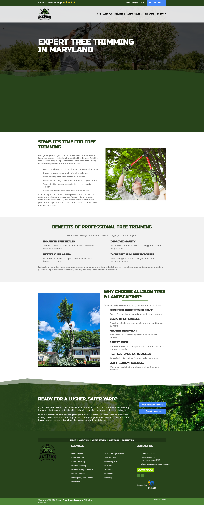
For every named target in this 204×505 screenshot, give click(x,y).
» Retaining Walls (111, 462)
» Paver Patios (110, 458)
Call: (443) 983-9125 (135, 2)
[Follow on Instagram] (142, 475)
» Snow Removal (78, 473)
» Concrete (108, 470)
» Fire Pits (108, 466)
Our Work (149, 14)
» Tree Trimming (78, 462)
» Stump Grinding (78, 465)
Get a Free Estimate (102, 122)
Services (119, 14)
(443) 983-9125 (154, 411)
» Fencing (108, 478)
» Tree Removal (77, 458)
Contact (161, 14)
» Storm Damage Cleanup (82, 469)
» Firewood (75, 481)
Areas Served (134, 14)
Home (98, 14)
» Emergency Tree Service (82, 477)
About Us (107, 14)
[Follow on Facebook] (138, 475)
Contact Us (128, 440)
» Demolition (109, 474)
